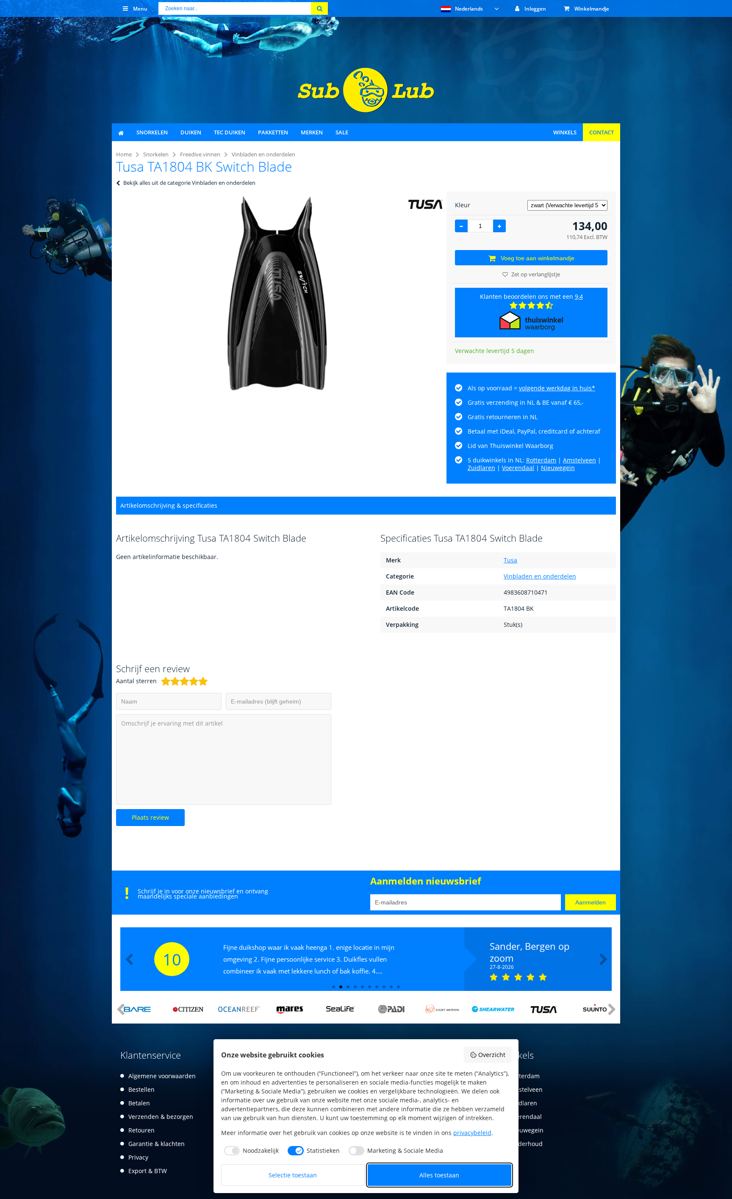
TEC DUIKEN (229, 132)
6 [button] (369, 986)
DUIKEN (190, 132)
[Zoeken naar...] (319, 8)
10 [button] (398, 986)
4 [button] (355, 986)
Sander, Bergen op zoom (529, 952)
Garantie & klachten (156, 1144)
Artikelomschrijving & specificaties (168, 505)
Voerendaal (518, 468)
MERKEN (312, 132)
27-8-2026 (502, 967)
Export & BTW (147, 1171)
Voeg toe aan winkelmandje (537, 258)
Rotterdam (541, 460)
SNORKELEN (152, 132)
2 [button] (340, 986)
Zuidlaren (481, 468)
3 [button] (348, 986)
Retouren (141, 1130)
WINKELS (565, 132)
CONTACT (601, 132)
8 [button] (384, 986)
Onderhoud (526, 1144)
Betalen (139, 1103)
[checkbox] (250, 1150)
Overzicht (491, 1055)
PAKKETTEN (273, 132)
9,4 (579, 296)
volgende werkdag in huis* (557, 388)
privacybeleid (472, 1133)
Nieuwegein (558, 468)
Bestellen (141, 1089)
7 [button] (376, 986)
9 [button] (391, 986)
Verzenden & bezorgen (160, 1117)
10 (172, 959)
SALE (342, 132)
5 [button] (362, 986)
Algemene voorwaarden (162, 1076)
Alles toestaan (439, 1175)
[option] (277, 293)
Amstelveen (579, 460)
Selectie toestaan (293, 1175)
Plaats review (150, 817)
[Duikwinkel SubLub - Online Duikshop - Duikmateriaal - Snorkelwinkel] (366, 110)
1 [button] (333, 986)
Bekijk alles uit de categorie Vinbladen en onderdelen (189, 182)
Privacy (138, 1157)
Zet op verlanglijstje (535, 274)
